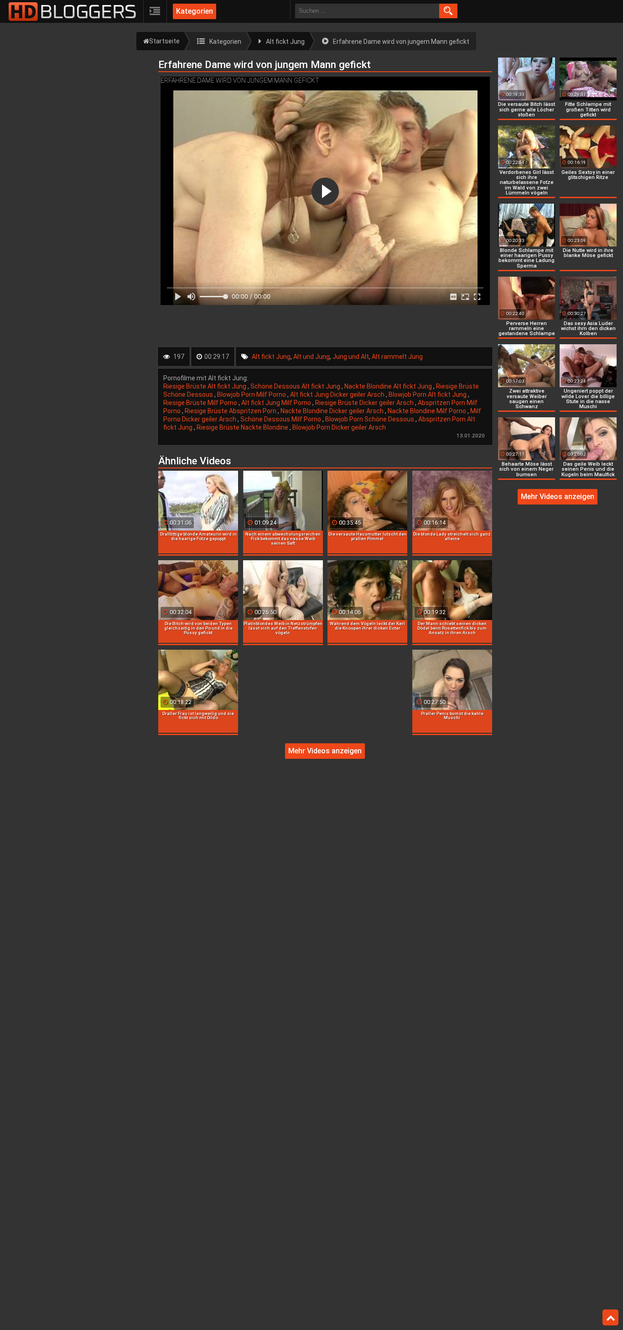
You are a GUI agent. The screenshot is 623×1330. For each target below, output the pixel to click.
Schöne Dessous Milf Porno (281, 419)
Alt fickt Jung (271, 356)
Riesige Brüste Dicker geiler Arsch (365, 402)
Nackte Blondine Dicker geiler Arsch (332, 411)
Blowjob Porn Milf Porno (252, 394)
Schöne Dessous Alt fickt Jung (296, 386)
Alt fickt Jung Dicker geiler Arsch (338, 394)
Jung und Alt (350, 356)
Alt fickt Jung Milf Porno (276, 402)
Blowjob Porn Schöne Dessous (370, 419)
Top (610, 1317)
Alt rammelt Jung (397, 356)
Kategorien (194, 11)
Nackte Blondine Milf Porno (427, 411)
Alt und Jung (311, 356)
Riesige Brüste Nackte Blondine (243, 427)
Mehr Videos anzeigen (325, 750)
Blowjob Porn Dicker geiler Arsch (339, 427)
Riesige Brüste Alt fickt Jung (205, 386)
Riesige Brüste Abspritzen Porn (231, 411)
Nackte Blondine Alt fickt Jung (388, 386)
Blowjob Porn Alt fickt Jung (428, 394)
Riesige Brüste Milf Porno (201, 402)
